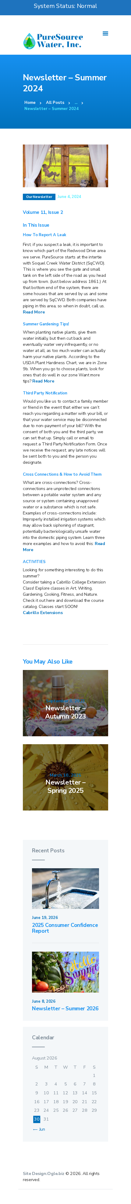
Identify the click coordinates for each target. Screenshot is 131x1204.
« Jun (40, 1129)
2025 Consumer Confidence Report (65, 928)
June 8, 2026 (43, 1001)
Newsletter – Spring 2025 (65, 786)
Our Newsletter (39, 196)
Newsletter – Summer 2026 (65, 1009)
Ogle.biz (55, 1174)
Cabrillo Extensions (42, 613)
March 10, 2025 (65, 775)
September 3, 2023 (65, 701)
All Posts (55, 102)
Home (30, 102)
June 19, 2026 (45, 917)
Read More (33, 312)
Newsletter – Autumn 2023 (65, 712)
